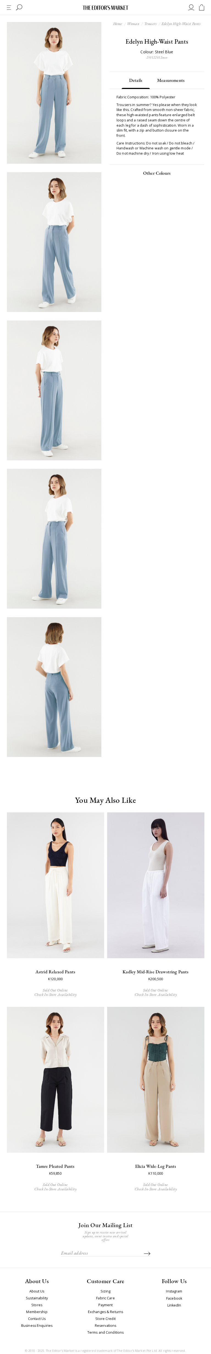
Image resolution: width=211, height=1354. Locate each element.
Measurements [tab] (171, 80)
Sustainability (37, 1298)
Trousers (150, 23)
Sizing (106, 1291)
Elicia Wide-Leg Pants (155, 1166)
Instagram (174, 1291)
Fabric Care (105, 1298)
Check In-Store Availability (55, 994)
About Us (37, 1291)
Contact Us (37, 1318)
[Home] (105, 7)
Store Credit (105, 1318)
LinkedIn (174, 1305)
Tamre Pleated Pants (55, 1166)
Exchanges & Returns (105, 1312)
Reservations (105, 1325)
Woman (133, 23)
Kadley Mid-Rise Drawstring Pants (155, 972)
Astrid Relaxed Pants (55, 972)
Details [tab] (135, 80)
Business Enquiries (36, 1325)
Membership (36, 1312)
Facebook (174, 1298)
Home (117, 23)
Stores (36, 1305)
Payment (105, 1305)
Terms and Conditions (105, 1332)
